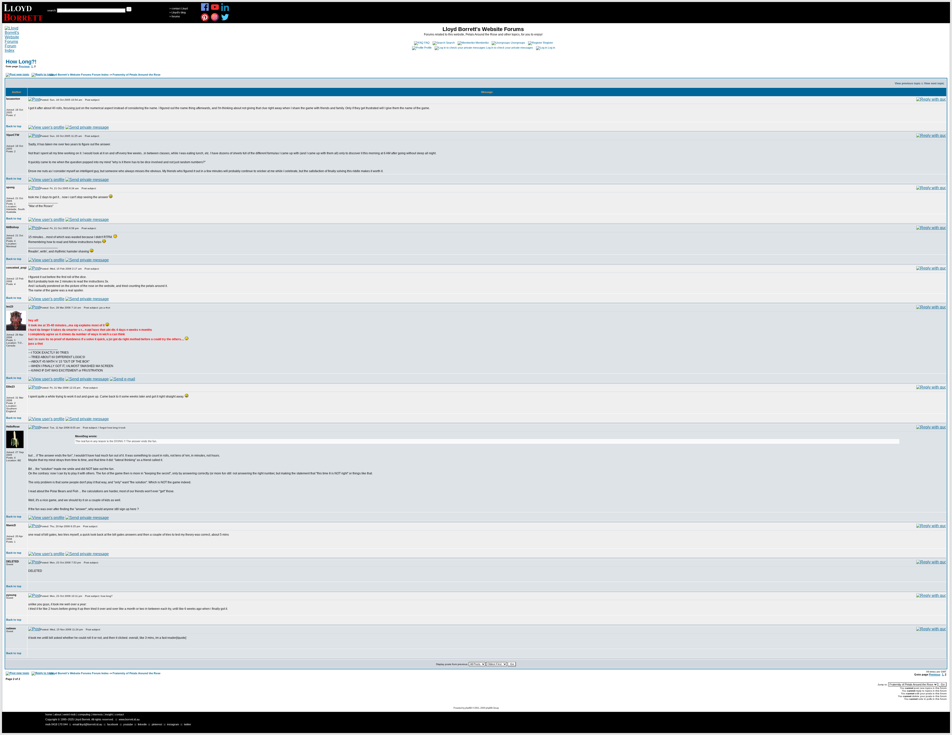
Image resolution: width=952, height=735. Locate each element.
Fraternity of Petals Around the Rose (136, 74)
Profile (428, 47)
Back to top (13, 126)
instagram (173, 724)
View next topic (934, 83)
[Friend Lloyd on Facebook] (204, 10)
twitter (187, 724)
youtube (128, 724)
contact (119, 714)
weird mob (69, 714)
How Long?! (21, 62)
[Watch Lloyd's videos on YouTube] (215, 10)
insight (109, 714)
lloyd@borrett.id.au (91, 724)
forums (176, 16)
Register (548, 42)
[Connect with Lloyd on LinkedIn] (225, 10)
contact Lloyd (180, 8)
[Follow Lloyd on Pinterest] (204, 20)
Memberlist (482, 42)
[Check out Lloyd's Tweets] (225, 20)
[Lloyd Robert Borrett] (23, 22)
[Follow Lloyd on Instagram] (215, 20)
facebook (112, 724)
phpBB (468, 707)
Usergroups (518, 42)
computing (84, 714)
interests (97, 714)
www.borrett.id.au (129, 719)
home (48, 714)
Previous (24, 66)
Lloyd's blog (179, 12)
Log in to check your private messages (509, 47)
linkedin (142, 724)
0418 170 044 (59, 724)
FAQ (427, 42)
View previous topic (908, 83)
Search (450, 42)
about (57, 714)
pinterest (157, 724)
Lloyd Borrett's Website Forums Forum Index (79, 74)
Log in (551, 47)
